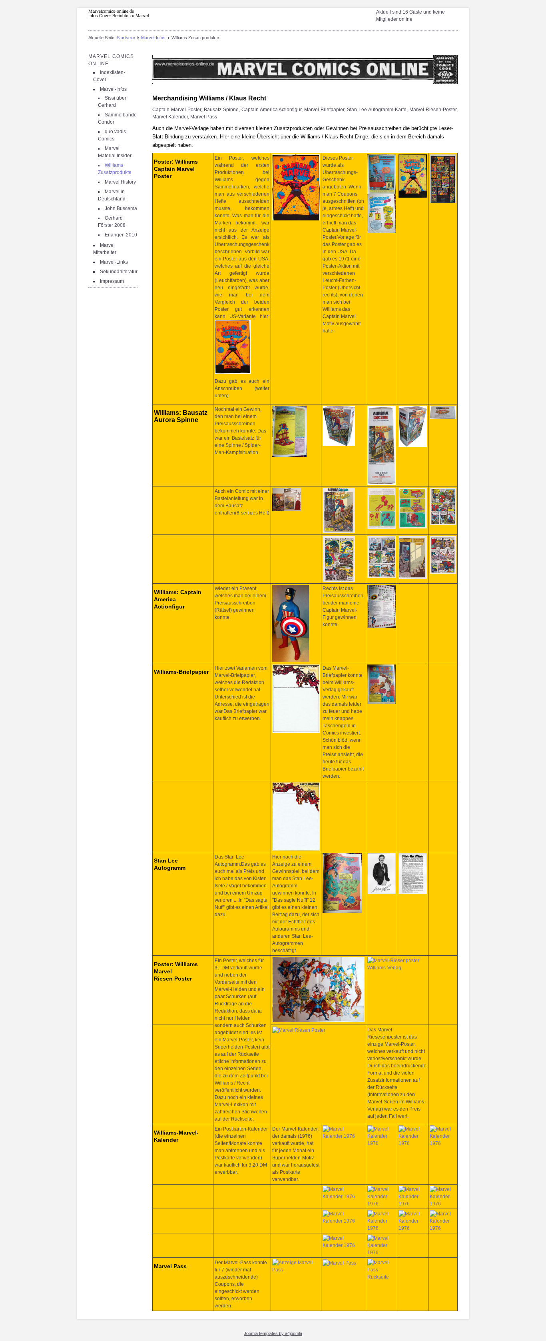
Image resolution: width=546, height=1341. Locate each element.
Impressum (112, 281)
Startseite (126, 37)
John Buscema (121, 208)
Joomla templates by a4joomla (273, 1333)
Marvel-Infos (153, 37)
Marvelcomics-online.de (111, 11)
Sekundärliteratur (118, 271)
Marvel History (120, 182)
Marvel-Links (114, 262)
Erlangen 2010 (121, 235)
